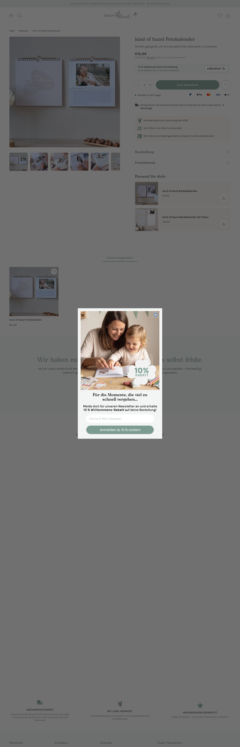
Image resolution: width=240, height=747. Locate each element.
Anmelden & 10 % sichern (120, 429)
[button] (120, 350)
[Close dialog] (156, 315)
